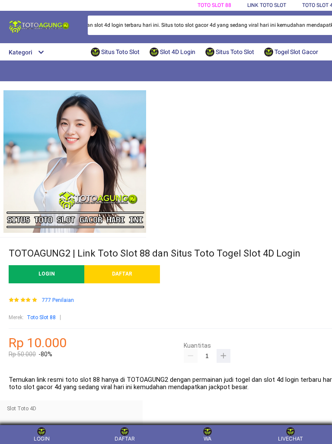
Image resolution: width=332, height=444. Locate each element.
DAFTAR (122, 274)
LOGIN (46, 274)
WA (207, 438)
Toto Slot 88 (214, 5)
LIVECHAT (290, 438)
